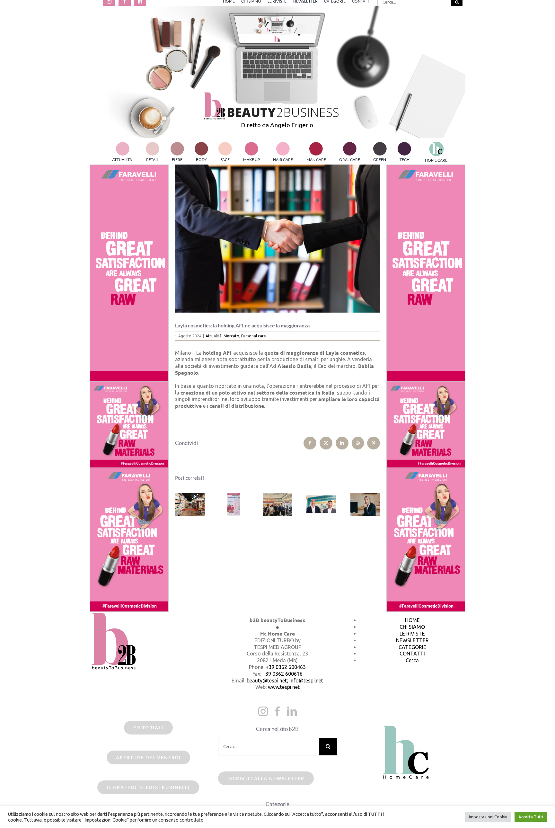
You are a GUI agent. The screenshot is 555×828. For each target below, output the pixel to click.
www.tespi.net (284, 687)
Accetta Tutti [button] (530, 817)
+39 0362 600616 (282, 674)
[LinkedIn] (292, 711)
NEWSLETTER (412, 640)
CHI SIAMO (412, 627)
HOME (412, 620)
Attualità (214, 336)
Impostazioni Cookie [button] (488, 817)
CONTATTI (412, 653)
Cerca (412, 660)
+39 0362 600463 (286, 667)
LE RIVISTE (412, 634)
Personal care (253, 336)
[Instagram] (263, 711)
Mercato (231, 336)
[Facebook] (277, 711)
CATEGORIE (412, 647)
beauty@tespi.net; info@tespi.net (285, 680)
